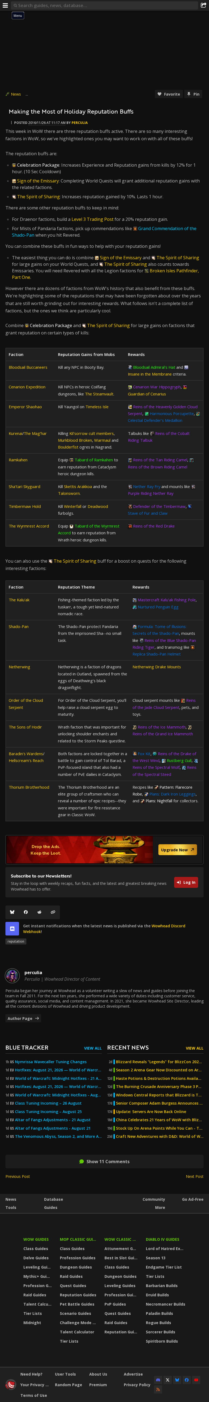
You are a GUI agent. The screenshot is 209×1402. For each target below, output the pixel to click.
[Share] (203, 5)
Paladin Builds (159, 1313)
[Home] (10, 1388)
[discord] (12, 928)
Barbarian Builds (162, 1285)
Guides (50, 1207)
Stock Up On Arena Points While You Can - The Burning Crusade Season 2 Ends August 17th (160, 1128)
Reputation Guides (78, 1294)
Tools (10, 1207)
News (16, 94)
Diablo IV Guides (162, 1239)
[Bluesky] (12, 912)
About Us (98, 1374)
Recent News (128, 1047)
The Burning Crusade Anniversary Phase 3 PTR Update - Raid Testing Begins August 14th (160, 1086)
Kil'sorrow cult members (91, 433)
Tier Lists (32, 1313)
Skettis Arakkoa (78, 486)
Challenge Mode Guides (79, 1322)
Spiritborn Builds (162, 1341)
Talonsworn (69, 493)
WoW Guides (36, 1239)
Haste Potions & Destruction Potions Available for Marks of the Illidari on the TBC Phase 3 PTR (160, 1078)
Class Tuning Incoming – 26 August (48, 1103)
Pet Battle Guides (77, 1304)
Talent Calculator (38, 1304)
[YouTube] (196, 1380)
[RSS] (158, 1389)
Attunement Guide (121, 1248)
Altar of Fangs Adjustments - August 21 (53, 1128)
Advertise (133, 1374)
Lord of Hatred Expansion (166, 1248)
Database (53, 1199)
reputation (16, 941)
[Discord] (158, 1380)
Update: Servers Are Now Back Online (151, 1111)
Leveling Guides (38, 1267)
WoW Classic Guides (121, 1239)
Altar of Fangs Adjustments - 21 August (53, 1119)
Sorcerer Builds (160, 1331)
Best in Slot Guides (121, 1257)
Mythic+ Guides (38, 1276)
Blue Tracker (26, 1047)
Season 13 (155, 1257)
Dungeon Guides (76, 1267)
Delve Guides (36, 1257)
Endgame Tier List (164, 1267)
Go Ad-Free (193, 1199)
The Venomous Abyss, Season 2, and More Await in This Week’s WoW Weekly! (58, 1136)
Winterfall (72, 506)
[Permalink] (53, 912)
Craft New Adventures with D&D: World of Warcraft (160, 1136)
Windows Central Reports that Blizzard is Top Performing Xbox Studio (160, 1095)
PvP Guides (115, 1304)
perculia (80, 122)
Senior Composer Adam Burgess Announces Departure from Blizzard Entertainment (160, 1103)
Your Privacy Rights (35, 1384)
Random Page (68, 1384)
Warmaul (102, 440)
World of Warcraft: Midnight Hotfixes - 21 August (58, 1078)
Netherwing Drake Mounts (157, 666)
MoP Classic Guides (79, 1239)
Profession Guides (38, 1285)
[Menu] (5, 5)
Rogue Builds (158, 1322)
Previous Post (17, 1176)
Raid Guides (34, 1294)
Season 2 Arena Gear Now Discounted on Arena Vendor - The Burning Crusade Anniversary (160, 1070)
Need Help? (31, 1374)
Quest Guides (73, 1285)
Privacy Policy (137, 1384)
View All (93, 1048)
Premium (98, 1384)
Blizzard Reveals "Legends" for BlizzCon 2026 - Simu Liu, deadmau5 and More (160, 1061)
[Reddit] (39, 912)
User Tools (65, 1374)
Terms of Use (33, 1395)
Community (154, 1199)
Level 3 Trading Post (92, 219)
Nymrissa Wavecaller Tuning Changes (51, 1061)
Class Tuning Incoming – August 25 (48, 1111)
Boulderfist (68, 447)
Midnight (32, 1322)
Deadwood (98, 506)
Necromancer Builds (165, 1304)
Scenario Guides (75, 1313)
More (160, 1207)
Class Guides (35, 1248)
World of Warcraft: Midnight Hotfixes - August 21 (58, 1095)
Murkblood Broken (75, 440)
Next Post (195, 1176)
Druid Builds (157, 1294)
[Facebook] (26, 912)
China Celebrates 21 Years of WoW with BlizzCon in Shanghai (160, 1119)
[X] (168, 1380)
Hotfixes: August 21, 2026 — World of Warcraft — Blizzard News (58, 1070)
